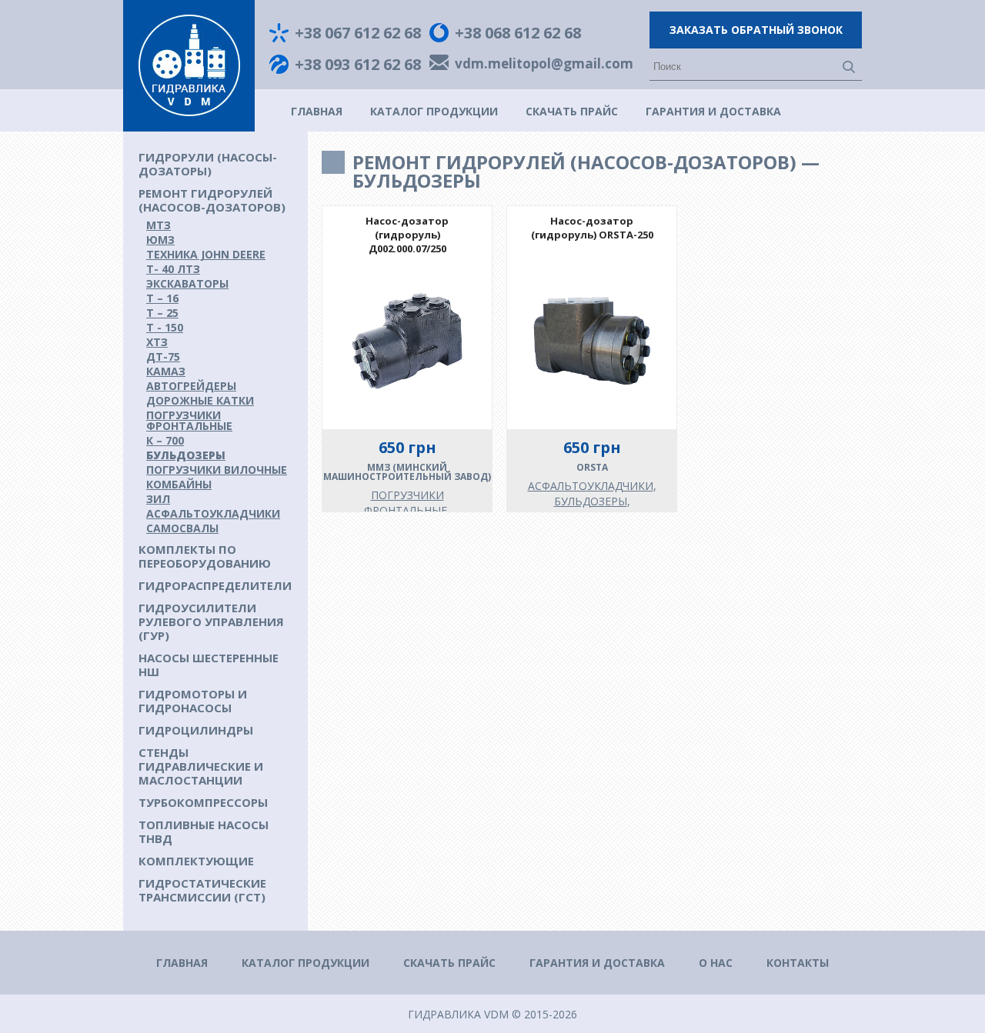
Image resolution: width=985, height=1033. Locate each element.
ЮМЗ (160, 239)
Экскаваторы (187, 283)
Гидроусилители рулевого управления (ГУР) (211, 621)
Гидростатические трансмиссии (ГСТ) (202, 890)
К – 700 (165, 440)
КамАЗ (165, 371)
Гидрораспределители (215, 585)
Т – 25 (162, 312)
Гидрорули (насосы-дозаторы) (208, 163)
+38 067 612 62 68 (358, 33)
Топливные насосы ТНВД (204, 831)
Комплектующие (196, 860)
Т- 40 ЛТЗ (173, 269)
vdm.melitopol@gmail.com (544, 64)
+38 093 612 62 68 (358, 64)
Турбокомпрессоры (203, 802)
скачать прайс (572, 111)
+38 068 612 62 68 (518, 33)
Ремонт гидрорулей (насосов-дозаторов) (212, 200)
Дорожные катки (200, 400)
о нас (716, 962)
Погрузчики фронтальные (189, 420)
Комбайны (179, 484)
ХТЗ (157, 342)
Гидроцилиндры (196, 730)
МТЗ (158, 225)
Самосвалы (182, 528)
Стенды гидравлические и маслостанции (201, 766)
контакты (797, 962)
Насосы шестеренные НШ (209, 664)
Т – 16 (162, 298)
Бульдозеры (185, 455)
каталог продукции (434, 111)
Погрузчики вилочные (216, 469)
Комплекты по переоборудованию (205, 556)
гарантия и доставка (713, 111)
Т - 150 (164, 327)
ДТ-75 (163, 356)
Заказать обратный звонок (756, 29)
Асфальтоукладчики (213, 513)
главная (316, 111)
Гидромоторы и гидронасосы (193, 700)
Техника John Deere (205, 254)
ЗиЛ (158, 499)
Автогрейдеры (191, 385)
